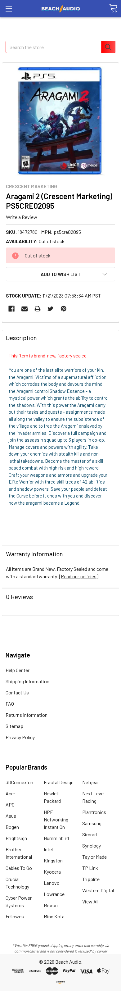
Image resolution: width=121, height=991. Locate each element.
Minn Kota (54, 916)
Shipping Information (27, 681)
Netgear (90, 782)
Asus (11, 816)
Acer (10, 793)
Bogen (12, 827)
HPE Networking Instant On (56, 819)
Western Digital (98, 890)
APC (10, 804)
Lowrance (54, 894)
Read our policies (78, 576)
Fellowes (15, 916)
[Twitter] (50, 308)
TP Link (90, 868)
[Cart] (113, 8)
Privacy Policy (20, 737)
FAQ (10, 704)
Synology (91, 845)
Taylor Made (94, 857)
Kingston (53, 860)
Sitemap (14, 726)
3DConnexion (19, 782)
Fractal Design (59, 782)
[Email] (24, 308)
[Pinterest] (63, 308)
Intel (48, 849)
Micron (51, 905)
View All (90, 901)
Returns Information (26, 715)
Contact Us (17, 692)
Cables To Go (19, 868)
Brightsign (16, 838)
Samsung (91, 823)
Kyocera (52, 872)
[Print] (37, 308)
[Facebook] (11, 308)
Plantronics (94, 812)
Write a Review (21, 217)
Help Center (17, 670)
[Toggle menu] (8, 8)
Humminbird (56, 838)
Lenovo (52, 883)
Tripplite (91, 879)
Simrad (89, 834)
